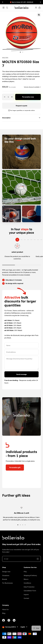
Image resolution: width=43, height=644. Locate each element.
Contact (26, 598)
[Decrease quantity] (4, 97)
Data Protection (29, 587)
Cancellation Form (30, 591)
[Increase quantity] (12, 97)
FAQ (25, 572)
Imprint (26, 594)
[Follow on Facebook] (3, 621)
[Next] (40, 2)
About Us (5, 609)
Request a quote (21, 106)
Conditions (27, 583)
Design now (6, 572)
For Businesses (7, 583)
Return (26, 579)
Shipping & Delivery (30, 575)
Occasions (5, 575)
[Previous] (2, 2)
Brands (4, 579)
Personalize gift (14, 467)
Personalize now (28, 97)
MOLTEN (5, 58)
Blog (3, 613)
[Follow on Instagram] (8, 621)
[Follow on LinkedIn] (14, 620)
